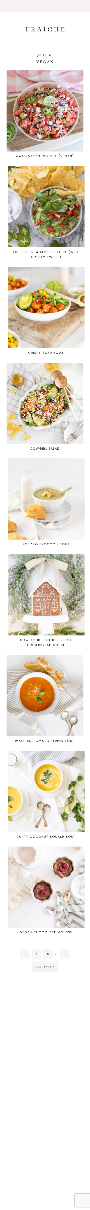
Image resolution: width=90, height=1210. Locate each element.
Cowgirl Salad (45, 448)
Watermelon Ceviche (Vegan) (45, 156)
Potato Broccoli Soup (46, 544)
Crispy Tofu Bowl (46, 352)
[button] (45, 6)
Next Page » (45, 966)
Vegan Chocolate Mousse (46, 932)
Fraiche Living (45, 28)
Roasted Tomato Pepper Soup (45, 741)
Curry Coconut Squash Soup (46, 836)
